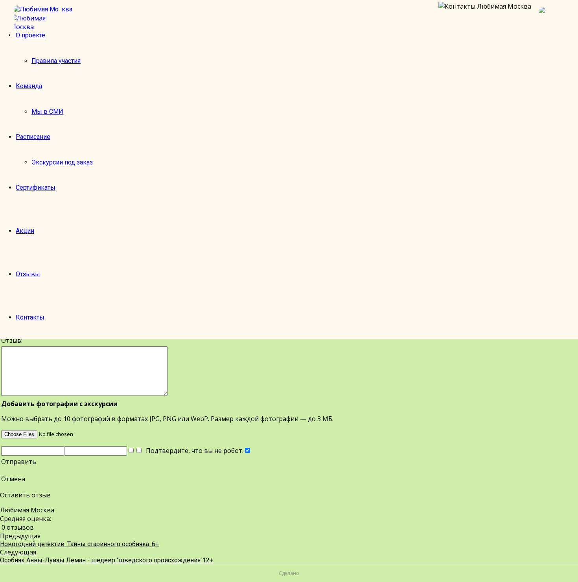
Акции (25, 231)
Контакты (30, 317)
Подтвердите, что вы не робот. (193, 450)
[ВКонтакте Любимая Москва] (554, 22)
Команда (29, 86)
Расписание (33, 136)
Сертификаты (35, 187)
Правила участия (56, 61)
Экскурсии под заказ (62, 162)
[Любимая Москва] (36, 22)
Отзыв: (11, 340)
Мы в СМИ (47, 111)
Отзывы (28, 274)
